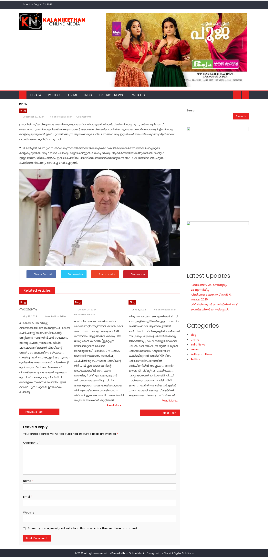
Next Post (169, 413)
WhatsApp (140, 95)
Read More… (115, 405)
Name (28, 481)
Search (191, 110)
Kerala (35, 95)
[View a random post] (245, 95)
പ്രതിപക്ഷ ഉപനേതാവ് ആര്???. (211, 295)
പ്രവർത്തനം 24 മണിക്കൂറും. (209, 285)
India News (198, 344)
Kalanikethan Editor (61, 116)
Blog (23, 110)
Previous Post (35, 412)
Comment (31, 443)
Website (28, 513)
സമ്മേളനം (28, 309)
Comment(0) (83, 116)
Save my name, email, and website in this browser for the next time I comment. (83, 528)
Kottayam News (201, 354)
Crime (73, 95)
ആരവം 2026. (199, 299)
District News (111, 95)
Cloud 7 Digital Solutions (178, 553)
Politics (54, 95)
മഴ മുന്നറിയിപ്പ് (200, 290)
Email (28, 497)
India (88, 95)
